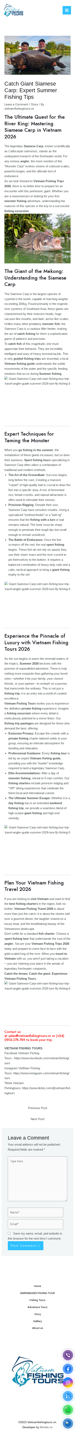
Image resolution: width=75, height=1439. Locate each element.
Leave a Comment (16, 104)
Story (34, 104)
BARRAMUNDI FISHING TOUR (37, 1293)
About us (37, 1328)
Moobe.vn (46, 1427)
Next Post (37, 1119)
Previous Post (37, 1108)
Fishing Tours (37, 1300)
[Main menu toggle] (67, 10)
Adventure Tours (37, 1307)
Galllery (37, 1321)
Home (37, 1286)
